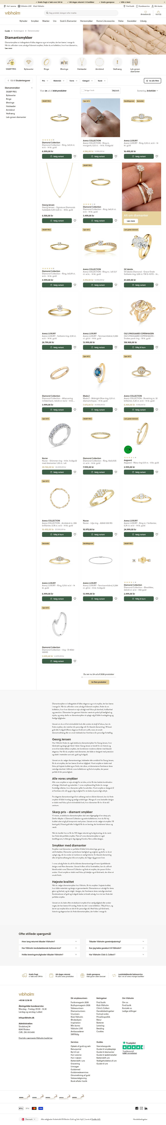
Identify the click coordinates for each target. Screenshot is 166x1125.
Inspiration (76, 1022)
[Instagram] (141, 1108)
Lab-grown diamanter (16, 117)
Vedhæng (10, 113)
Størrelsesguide (103, 1046)
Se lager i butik (89, 90)
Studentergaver (19, 31)
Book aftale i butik (79, 1081)
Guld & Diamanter (68, 21)
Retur (98, 1019)
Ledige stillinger (129, 1011)
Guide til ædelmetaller (106, 1055)
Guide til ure (102, 1063)
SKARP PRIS (11, 91)
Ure (54, 21)
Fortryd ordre (102, 1014)
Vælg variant (58, 156)
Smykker (35, 21)
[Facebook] (136, 1108)
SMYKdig (75, 1034)
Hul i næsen (76, 1057)
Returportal (76, 1049)
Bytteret (100, 1022)
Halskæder (11, 106)
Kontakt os (127, 1008)
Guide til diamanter (105, 1052)
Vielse (120, 21)
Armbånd (10, 110)
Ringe (8, 99)
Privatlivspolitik (103, 1017)
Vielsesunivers (77, 1008)
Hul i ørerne (11, 6)
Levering (100, 1025)
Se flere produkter (98, 682)
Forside (7, 31)
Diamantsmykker (33, 31)
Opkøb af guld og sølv (81, 1046)
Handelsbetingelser (105, 1011)
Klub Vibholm (38, 6)
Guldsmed (75, 1069)
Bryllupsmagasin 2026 (80, 1005)
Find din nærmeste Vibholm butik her (35, 1038)
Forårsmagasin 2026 (80, 1002)
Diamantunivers (78, 1011)
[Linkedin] (146, 1108)
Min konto (158, 6)
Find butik (130, 6)
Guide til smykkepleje (106, 1049)
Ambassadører (77, 1031)
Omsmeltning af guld (80, 1075)
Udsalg (143, 21)
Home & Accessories (105, 21)
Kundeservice (144, 6)
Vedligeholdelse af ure (106, 1060)
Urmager (75, 1066)
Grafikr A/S (96, 1119)
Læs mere (8, 48)
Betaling (100, 1028)
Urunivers (75, 1014)
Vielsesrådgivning (79, 1078)
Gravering (75, 1063)
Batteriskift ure (103, 1057)
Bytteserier (11, 95)
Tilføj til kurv (140, 347)
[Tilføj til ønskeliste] (74, 156)
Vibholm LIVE (26, 6)
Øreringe (10, 102)
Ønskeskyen (76, 1019)
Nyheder (23, 21)
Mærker (45, 21)
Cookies (100, 1031)
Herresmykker (86, 21)
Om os (125, 1002)
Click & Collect (102, 1008)
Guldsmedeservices (79, 1072)
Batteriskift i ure (78, 1060)
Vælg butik (115, 90)
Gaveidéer (131, 21)
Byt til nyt (75, 1052)
